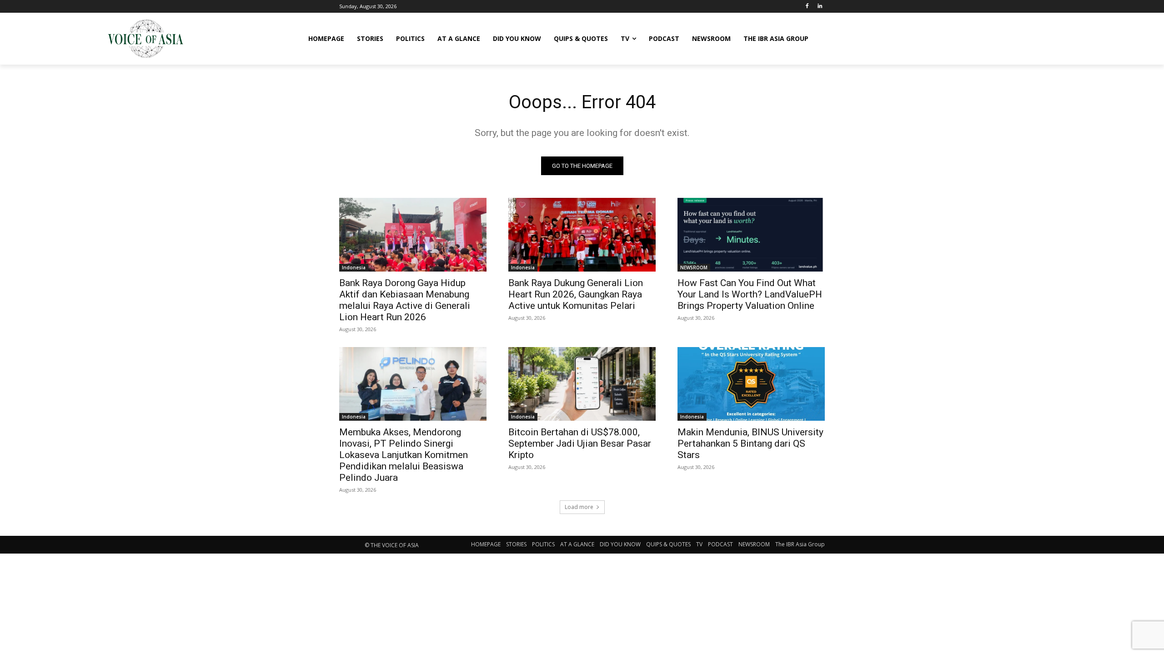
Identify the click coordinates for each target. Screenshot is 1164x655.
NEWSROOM (693, 267)
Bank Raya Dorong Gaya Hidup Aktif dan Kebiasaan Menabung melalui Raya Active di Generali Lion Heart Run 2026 (404, 299)
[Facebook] (807, 6)
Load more (579, 507)
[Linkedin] (819, 6)
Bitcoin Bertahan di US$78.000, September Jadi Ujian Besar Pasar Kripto (579, 443)
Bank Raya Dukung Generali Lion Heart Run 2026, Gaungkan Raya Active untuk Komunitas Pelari (575, 294)
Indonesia (354, 267)
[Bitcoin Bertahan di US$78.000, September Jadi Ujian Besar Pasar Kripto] (582, 384)
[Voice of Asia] (145, 38)
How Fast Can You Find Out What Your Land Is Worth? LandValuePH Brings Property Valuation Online (749, 294)
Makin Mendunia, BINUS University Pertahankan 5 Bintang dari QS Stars (750, 443)
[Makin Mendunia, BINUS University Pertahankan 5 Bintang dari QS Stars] (751, 384)
